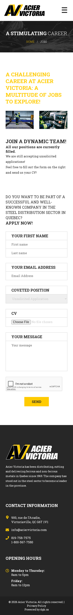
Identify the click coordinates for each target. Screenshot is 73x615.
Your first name (29, 235)
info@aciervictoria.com (29, 530)
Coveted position (30, 290)
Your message (26, 336)
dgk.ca (44, 609)
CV (14, 313)
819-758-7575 (21, 538)
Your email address (33, 267)
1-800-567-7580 (22, 542)
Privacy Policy (36, 606)
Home (30, 41)
